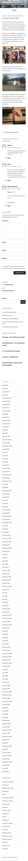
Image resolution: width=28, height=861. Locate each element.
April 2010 (5, 640)
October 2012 (6, 545)
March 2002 (5, 765)
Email (4, 250)
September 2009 (7, 663)
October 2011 (6, 583)
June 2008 (5, 711)
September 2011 (6, 586)
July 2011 (4, 593)
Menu (14, 10)
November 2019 (6, 398)
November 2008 (6, 695)
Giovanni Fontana (17, 15)
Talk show (5, 849)
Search (4, 298)
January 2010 (6, 650)
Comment (5, 220)
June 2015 (5, 484)
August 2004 (6, 759)
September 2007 (7, 736)
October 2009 (6, 660)
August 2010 (5, 628)
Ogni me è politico (7, 839)
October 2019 (6, 401)
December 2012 (6, 538)
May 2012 (5, 561)
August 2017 (5, 427)
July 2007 (5, 743)
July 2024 (5, 388)
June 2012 (5, 557)
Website (4, 258)
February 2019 (6, 411)
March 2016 (5, 465)
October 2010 (6, 621)
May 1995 (5, 768)
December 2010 (6, 615)
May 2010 (5, 637)
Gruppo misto (6, 804)
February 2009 (6, 685)
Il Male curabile (6, 810)
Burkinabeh (5, 791)
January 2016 (6, 471)
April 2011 (5, 602)
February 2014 (6, 510)
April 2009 (5, 679)
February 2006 (6, 752)
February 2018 (6, 420)
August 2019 (5, 404)
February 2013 (6, 535)
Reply (8, 158)
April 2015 (5, 487)
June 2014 (5, 503)
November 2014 (6, 490)
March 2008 (5, 720)
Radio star (5, 842)
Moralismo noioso (7, 836)
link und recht (6, 826)
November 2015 (6, 474)
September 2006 (7, 746)
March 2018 (5, 417)
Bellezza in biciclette (8, 788)
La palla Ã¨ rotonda (7, 823)
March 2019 (5, 407)
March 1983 (5, 771)
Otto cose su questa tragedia (10, 318)
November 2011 (6, 580)
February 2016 (6, 468)
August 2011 (5, 589)
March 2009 (5, 682)
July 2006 (5, 749)
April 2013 (5, 529)
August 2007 (6, 739)
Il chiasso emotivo (7, 315)
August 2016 (5, 449)
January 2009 (6, 688)
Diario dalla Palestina (8, 797)
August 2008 (6, 704)
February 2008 (6, 723)
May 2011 (4, 599)
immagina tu (5, 813)
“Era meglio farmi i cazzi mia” (10, 327)
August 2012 (5, 551)
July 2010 (4, 631)
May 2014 (5, 506)
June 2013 (5, 526)
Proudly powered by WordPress (10, 857)
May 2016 (5, 458)
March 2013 (5, 532)
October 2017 (6, 423)
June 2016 (5, 455)
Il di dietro (5, 807)
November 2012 (6, 542)
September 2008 (7, 701)
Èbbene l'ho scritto (7, 801)
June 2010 (5, 634)
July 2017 (4, 430)
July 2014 (4, 500)
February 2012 (6, 570)
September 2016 (7, 446)
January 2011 (5, 612)
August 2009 (6, 666)
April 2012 (5, 564)
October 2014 (6, 494)
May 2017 (5, 433)
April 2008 (5, 717)
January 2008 (6, 727)
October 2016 (6, 443)
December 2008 (6, 692)
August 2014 (5, 497)
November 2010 (6, 618)
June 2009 (5, 672)
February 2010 (6, 647)
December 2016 (6, 439)
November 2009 (6, 656)
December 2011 (6, 577)
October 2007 (6, 733)
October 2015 (6, 478)
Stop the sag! (14, 357)
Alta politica (5, 785)
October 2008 (6, 698)
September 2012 (7, 548)
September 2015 (7, 481)
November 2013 (6, 516)
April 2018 (5, 414)
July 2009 (5, 669)
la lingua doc (5, 820)
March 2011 (5, 605)
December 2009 (6, 653)
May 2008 (5, 714)
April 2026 (5, 385)
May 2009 (5, 676)
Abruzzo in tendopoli (12, 132)
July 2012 (4, 554)
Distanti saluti (11, 2)
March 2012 (5, 567)
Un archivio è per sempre (9, 312)
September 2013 (7, 522)
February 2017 (6, 436)
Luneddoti (5, 829)
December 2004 (6, 755)
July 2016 (4, 452)
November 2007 (6, 730)
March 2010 (5, 644)
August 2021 (5, 391)
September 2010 (7, 625)
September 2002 (7, 762)
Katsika (4, 817)
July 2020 (5, 395)
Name (4, 242)
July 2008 (5, 708)
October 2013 (6, 519)
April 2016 (5, 462)
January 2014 (6, 513)
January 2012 (5, 573)
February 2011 (6, 609)
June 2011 (5, 596)
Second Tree (5, 845)
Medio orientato (6, 833)
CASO (4, 794)
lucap (9, 164)
